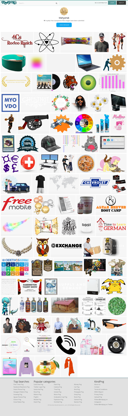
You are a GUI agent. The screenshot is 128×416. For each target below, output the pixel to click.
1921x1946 (60, 214)
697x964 (37, 256)
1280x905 (79, 71)
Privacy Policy (98, 394)
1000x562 (4, 51)
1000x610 (35, 91)
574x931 (54, 332)
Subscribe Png (38, 384)
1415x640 (99, 235)
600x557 (92, 111)
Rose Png (37, 392)
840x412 (23, 111)
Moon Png (57, 394)
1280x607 (4, 214)
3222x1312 (106, 332)
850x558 (84, 315)
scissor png (17, 399)
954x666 (104, 294)
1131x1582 (115, 132)
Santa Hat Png (38, 389)
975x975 (35, 332)
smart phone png (19, 389)
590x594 (96, 51)
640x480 (23, 172)
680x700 (4, 315)
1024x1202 (66, 91)
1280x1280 (90, 294)
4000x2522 (100, 172)
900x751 (43, 152)
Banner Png (78, 402)
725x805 (80, 235)
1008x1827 (36, 193)
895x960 (86, 256)
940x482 (51, 193)
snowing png (17, 394)
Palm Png (57, 384)
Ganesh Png (78, 399)
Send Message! (64, 25)
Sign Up (121, 3)
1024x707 (36, 235)
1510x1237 (39, 376)
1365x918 (4, 71)
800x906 (113, 111)
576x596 (84, 152)
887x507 (4, 235)
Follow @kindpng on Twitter (103, 404)
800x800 (47, 294)
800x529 (20, 294)
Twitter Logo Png (39, 387)
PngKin (36, 397)
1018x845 (53, 132)
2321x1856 (38, 51)
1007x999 (31, 71)
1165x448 (57, 276)
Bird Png (77, 389)
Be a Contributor (101, 3)
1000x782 (105, 256)
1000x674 (26, 354)
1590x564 (62, 294)
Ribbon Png (37, 394)
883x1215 (114, 51)
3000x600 (50, 71)
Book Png (77, 397)
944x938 (65, 152)
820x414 (22, 315)
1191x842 (4, 193)
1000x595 (53, 315)
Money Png (78, 384)
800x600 (63, 51)
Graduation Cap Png (60, 397)
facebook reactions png (21, 387)
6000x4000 (80, 214)
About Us (97, 384)
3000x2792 (42, 172)
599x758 (4, 332)
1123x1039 (69, 332)
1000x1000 (5, 152)
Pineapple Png (79, 392)
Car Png (76, 387)
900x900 (81, 91)
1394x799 (102, 152)
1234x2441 (5, 132)
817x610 (105, 71)
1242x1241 (5, 111)
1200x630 (59, 354)
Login (112, 3)
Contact (96, 387)
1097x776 (87, 276)
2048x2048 (5, 256)
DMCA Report (98, 392)
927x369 (98, 214)
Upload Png (98, 397)
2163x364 (54, 256)
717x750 (77, 132)
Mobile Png (37, 399)
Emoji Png (77, 394)
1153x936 (34, 276)
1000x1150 (5, 294)
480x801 (64, 376)
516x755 (63, 172)
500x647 (97, 132)
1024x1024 (80, 172)
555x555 (21, 376)
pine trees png (18, 384)
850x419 (83, 193)
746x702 (86, 332)
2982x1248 (5, 91)
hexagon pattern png (20, 392)
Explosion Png (58, 399)
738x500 (101, 91)
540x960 (17, 332)
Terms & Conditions (100, 389)
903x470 (20, 132)
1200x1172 (5, 354)
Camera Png (58, 387)
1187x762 (4, 276)
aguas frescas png (19, 397)
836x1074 (114, 193)
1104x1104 (37, 214)
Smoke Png (57, 392)
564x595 (4, 172)
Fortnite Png (58, 402)
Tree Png (57, 389)
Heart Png (37, 402)
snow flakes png (18, 402)
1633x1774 (75, 111)
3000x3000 (65, 235)
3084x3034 (55, 111)
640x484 (19, 152)
